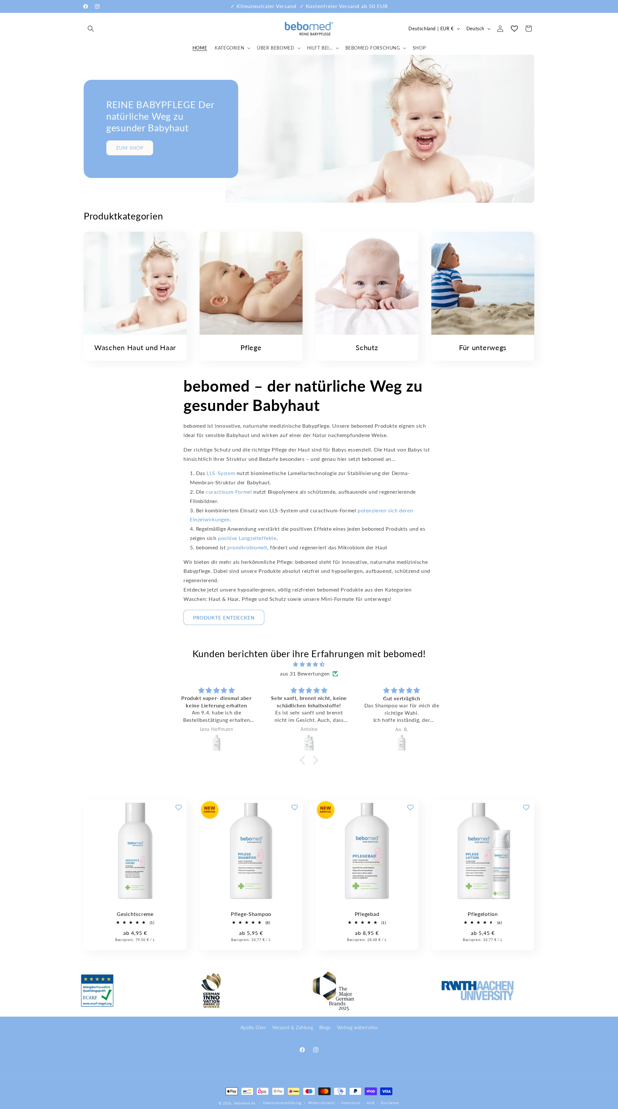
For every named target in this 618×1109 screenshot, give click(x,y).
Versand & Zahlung (292, 1027)
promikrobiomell (247, 547)
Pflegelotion (483, 914)
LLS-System (221, 473)
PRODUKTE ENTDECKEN (224, 617)
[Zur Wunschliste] (178, 807)
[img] (309, 664)
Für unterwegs (483, 347)
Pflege (250, 347)
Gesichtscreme (135, 914)
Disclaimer (390, 1103)
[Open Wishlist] (514, 29)
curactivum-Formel (228, 492)
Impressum (350, 1103)
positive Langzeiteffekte (247, 538)
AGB (370, 1103)
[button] (91, 29)
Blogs (325, 1027)
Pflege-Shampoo (251, 914)
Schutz (367, 347)
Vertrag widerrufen (357, 1027)
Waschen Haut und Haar (135, 347)
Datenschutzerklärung (282, 1103)
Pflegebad (367, 914)
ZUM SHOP (130, 148)
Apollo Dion (253, 1027)
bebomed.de (245, 1103)
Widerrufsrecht (321, 1103)
